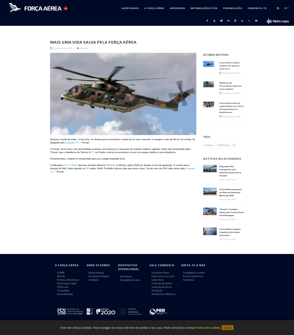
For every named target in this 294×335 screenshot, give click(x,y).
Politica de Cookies (207, 327)
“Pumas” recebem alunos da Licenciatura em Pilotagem (231, 212)
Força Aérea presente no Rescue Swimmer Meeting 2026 (230, 192)
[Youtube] (214, 20)
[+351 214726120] (249, 20)
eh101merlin (223, 145)
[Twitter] (221, 20)
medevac (209, 145)
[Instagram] (235, 20)
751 (234, 145)
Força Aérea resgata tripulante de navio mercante (230, 232)
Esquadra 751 (72, 142)
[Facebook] (207, 20)
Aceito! (227, 327)
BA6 (112, 165)
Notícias (84, 48)
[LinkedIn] (242, 20)
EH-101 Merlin (71, 165)
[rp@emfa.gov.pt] (256, 20)
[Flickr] (228, 20)
